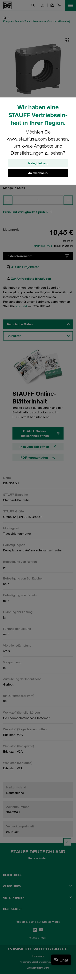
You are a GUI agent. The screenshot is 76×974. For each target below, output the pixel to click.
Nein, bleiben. (38, 163)
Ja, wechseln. (38, 173)
